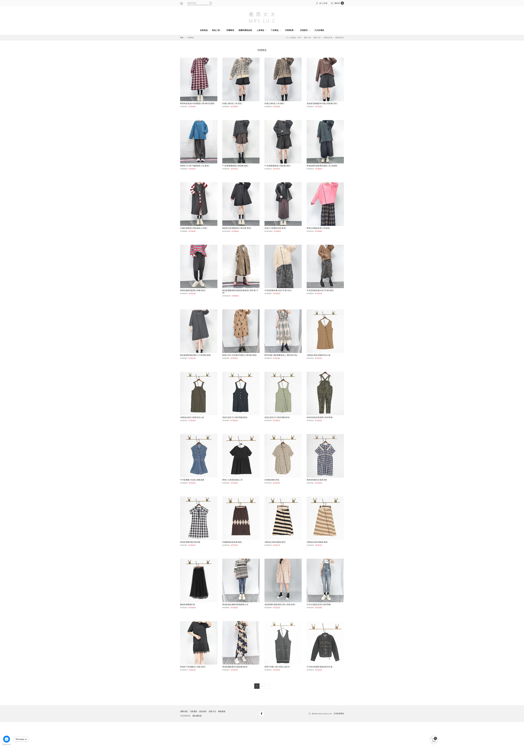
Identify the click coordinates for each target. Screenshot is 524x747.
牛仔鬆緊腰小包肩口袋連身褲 (192, 480)
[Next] (267, 686)
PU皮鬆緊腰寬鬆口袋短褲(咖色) (235, 166)
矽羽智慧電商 (339, 714)
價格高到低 (339, 38)
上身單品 (261, 30)
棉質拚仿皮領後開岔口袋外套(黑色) (236, 228)
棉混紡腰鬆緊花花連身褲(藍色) (235, 667)
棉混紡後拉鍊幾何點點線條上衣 (235, 604)
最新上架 (307, 38)
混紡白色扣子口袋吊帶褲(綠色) (277, 417)
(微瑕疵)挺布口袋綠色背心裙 (192, 417)
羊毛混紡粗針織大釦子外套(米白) (278, 290)
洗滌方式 (212, 711)
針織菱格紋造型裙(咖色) (232, 542)
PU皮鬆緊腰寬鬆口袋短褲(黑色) (277, 166)
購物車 (338, 3)
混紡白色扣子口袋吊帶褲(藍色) (235, 417)
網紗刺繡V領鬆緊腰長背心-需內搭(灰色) (281, 355)
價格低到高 (328, 38)
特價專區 (230, 30)
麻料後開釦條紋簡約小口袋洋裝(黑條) (195, 355)
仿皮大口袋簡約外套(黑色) (275, 228)
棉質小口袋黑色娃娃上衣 (232, 480)
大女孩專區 (319, 30)
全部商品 (204, 30)
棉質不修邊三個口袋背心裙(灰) (277, 667)
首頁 (182, 38)
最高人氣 (317, 38)
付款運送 (193, 711)
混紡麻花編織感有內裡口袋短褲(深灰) (322, 103)
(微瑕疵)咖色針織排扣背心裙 (318, 355)
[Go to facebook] (6, 739)
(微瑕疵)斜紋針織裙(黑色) (275, 542)
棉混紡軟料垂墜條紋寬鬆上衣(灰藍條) (322, 166)
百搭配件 (304, 30)
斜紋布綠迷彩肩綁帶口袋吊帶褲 (319, 417)
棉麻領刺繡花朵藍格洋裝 (317, 480)
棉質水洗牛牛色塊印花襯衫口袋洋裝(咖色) (239, 355)
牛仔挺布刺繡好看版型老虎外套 (319, 667)
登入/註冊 (323, 3)
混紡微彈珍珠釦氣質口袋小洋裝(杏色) (279, 604)
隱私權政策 (197, 716)
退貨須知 (203, 711)
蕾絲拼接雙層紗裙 (187, 604)
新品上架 (216, 30)
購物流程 (184, 711)
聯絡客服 (221, 711)
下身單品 (275, 30)
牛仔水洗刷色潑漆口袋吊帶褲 (319, 604)
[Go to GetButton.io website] (6, 744)
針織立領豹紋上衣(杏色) (232, 103)
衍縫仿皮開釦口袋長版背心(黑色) (193, 228)
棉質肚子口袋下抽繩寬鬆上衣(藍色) (194, 166)
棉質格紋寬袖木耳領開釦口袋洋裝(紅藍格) (197, 103)
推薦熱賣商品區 (245, 30)
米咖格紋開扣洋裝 (271, 480)
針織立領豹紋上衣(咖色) (274, 103)
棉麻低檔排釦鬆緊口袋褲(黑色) (193, 290)
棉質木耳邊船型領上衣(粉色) (318, 228)
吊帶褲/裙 (289, 30)
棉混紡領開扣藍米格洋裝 (190, 542)
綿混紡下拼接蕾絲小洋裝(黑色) (193, 667)
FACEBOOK (185, 716)
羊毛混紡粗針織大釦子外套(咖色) (320, 290)
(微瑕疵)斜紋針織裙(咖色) (317, 542)
